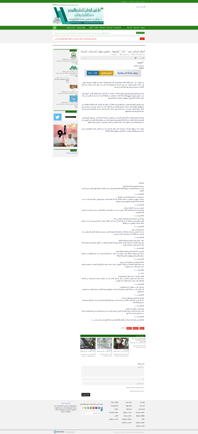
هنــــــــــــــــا (94, 319)
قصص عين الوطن (126, 422)
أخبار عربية (129, 27)
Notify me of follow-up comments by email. (134, 387)
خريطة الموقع (124, 1)
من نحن (142, 1)
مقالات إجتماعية (140, 412)
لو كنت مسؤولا (127, 412)
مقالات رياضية (127, 415)
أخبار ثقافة (102, 27)
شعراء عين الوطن (140, 425)
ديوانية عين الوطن (81, 27)
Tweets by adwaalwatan (72, 153)
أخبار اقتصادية (117, 27)
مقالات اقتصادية (113, 412)
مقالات (96, 27)
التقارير (91, 27)
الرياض (141, 328)
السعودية (135, 328)
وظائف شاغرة (114, 402)
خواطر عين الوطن (140, 422)
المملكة (129, 328)
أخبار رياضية (109, 27)
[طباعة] (135, 58)
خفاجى (67, 432)
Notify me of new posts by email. (136, 391)
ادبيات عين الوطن (71, 27)
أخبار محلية (136, 27)
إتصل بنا (137, 1)
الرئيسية (142, 27)
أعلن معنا (131, 1)
